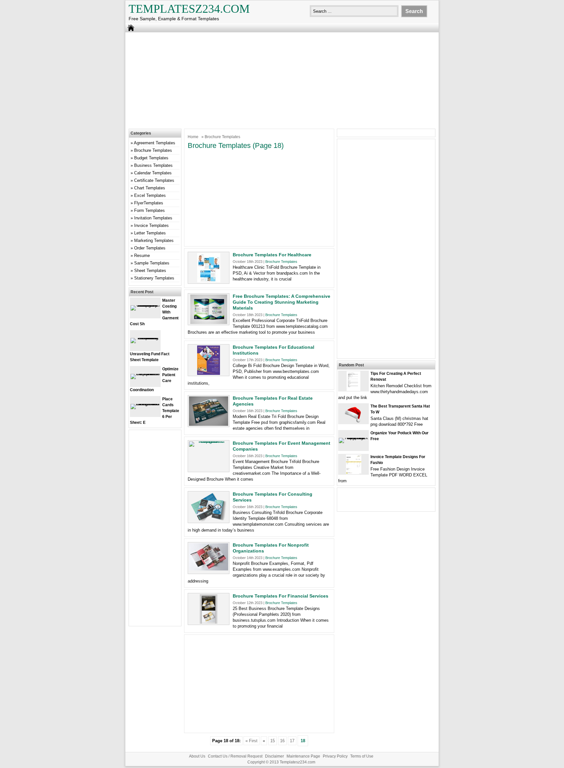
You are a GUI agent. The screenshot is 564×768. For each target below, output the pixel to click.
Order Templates (149, 248)
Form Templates (149, 210)
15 (272, 740)
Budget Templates (151, 157)
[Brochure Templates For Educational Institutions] (208, 373)
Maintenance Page (303, 756)
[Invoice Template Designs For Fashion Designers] (353, 472)
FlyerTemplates (148, 202)
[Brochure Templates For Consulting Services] (208, 520)
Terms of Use (361, 756)
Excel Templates (150, 195)
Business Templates (153, 165)
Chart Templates (149, 187)
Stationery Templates (154, 278)
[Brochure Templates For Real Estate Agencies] (208, 424)
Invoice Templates (151, 225)
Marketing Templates (154, 240)
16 (282, 740)
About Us (197, 756)
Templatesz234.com (189, 8)
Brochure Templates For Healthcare (272, 254)
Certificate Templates (154, 180)
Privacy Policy (335, 756)
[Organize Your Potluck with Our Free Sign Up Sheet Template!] (353, 437)
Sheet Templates (150, 270)
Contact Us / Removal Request (235, 756)
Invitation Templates (153, 218)
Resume (142, 255)
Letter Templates (150, 233)
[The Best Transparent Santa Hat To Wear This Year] (353, 422)
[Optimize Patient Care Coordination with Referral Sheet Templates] (145, 373)
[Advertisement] (282, 79)
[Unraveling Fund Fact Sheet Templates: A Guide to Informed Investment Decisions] (145, 337)
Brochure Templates (281, 262)
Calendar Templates (153, 172)
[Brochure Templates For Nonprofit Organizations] (208, 569)
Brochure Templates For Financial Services (280, 596)
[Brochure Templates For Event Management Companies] (208, 441)
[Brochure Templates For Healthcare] (208, 281)
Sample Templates (151, 263)
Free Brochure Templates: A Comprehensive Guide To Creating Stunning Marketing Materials (281, 302)
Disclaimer (274, 756)
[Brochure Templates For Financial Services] (208, 622)
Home (193, 137)
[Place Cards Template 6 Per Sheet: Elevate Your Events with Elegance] (145, 403)
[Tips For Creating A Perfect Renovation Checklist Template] (353, 389)
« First (251, 740)
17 (292, 740)
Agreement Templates (154, 142)
